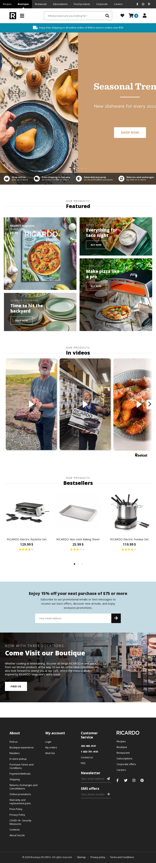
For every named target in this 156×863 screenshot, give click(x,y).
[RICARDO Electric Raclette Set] (26, 511)
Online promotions (20, 794)
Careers (118, 4)
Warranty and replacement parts (20, 801)
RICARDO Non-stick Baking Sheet (78, 539)
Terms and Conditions (122, 857)
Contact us (87, 757)
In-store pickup (18, 759)
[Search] (107, 15)
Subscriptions (60, 4)
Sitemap (81, 857)
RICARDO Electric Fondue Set (129, 539)
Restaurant (41, 4)
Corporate (102, 4)
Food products (82, 4)
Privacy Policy (17, 814)
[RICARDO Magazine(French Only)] (40, 253)
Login (48, 741)
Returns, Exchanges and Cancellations (23, 786)
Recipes (7, 4)
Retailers (15, 753)
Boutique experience (22, 747)
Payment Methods (20, 773)
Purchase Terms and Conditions (21, 766)
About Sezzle (17, 835)
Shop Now (21, 320)
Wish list (50, 753)
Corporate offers (126, 764)
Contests (15, 829)
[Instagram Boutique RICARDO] (134, 780)
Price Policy (16, 809)
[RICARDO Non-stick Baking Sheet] (78, 511)
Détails (15, 179)
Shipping (15, 779)
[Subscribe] (116, 618)
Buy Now (96, 244)
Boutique (23, 4)
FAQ (83, 763)
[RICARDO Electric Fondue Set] (129, 511)
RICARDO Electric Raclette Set (27, 539)
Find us (16, 686)
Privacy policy (98, 857)
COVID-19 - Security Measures (20, 822)
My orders (51, 747)
